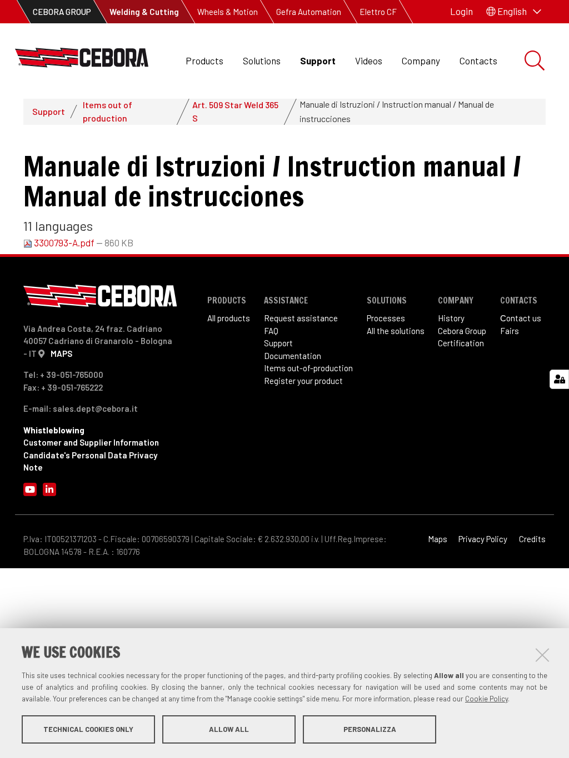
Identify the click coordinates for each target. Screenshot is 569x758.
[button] (514, 11)
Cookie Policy (486, 698)
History (451, 318)
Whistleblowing (53, 430)
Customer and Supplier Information (91, 442)
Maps (437, 539)
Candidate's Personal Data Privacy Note (90, 461)
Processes (386, 318)
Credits (532, 539)
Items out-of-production (308, 368)
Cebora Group (462, 331)
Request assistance (301, 318)
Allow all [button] (229, 729)
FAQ (271, 331)
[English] (81, 61)
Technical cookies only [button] (88, 729)
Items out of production (107, 111)
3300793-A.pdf (64, 242)
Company (421, 60)
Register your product (303, 381)
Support (318, 60)
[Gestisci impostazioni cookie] (559, 379)
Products (204, 60)
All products (228, 318)
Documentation (292, 356)
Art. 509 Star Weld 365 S (235, 111)
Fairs (509, 331)
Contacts (478, 60)
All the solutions (396, 331)
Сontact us (520, 318)
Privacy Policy (482, 539)
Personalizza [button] (369, 729)
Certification (461, 343)
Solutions (262, 60)
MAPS (61, 353)
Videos (368, 60)
